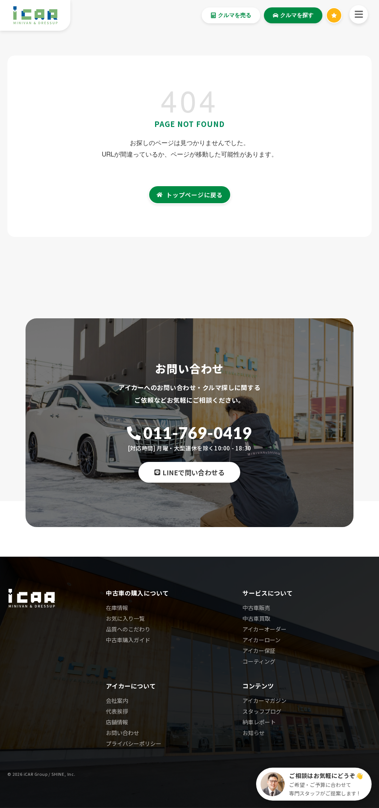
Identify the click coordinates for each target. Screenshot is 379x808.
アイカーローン (261, 640)
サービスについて (267, 593)
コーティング (258, 661)
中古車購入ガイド (128, 640)
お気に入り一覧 (125, 618)
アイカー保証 (258, 650)
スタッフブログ (261, 711)
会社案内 (117, 700)
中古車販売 (256, 607)
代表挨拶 (117, 711)
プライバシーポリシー (133, 743)
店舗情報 (117, 722)
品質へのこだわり (128, 629)
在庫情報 (117, 607)
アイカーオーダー (264, 629)
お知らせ (253, 733)
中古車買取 (256, 618)
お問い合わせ (122, 733)
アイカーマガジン (264, 700)
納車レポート (259, 722)
